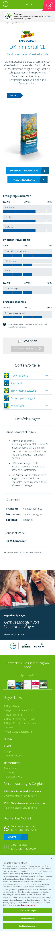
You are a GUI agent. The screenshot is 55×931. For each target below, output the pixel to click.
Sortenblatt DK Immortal (24, 170)
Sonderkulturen (14, 776)
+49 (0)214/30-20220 (24, 848)
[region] (27, 893)
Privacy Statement (27, 905)
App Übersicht (28, 675)
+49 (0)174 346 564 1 (24, 829)
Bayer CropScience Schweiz (21, 723)
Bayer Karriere (14, 714)
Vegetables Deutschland (19, 731)
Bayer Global (13, 706)
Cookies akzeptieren (27, 926)
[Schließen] (2, 16)
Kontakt (12, 837)
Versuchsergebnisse (24, 179)
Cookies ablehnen (27, 918)
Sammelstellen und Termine (21, 795)
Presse (9, 727)
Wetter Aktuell (14, 755)
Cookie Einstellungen (27, 910)
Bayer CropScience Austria (20, 719)
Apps (9, 751)
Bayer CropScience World (20, 710)
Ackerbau (11, 768)
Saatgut (10, 772)
